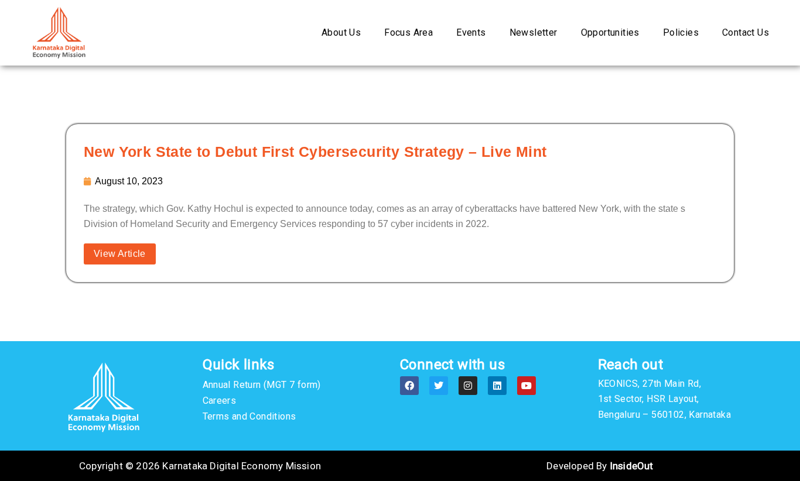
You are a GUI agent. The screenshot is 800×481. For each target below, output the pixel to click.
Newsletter (534, 32)
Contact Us (745, 32)
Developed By (599, 466)
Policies (681, 32)
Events (471, 32)
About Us (341, 32)
